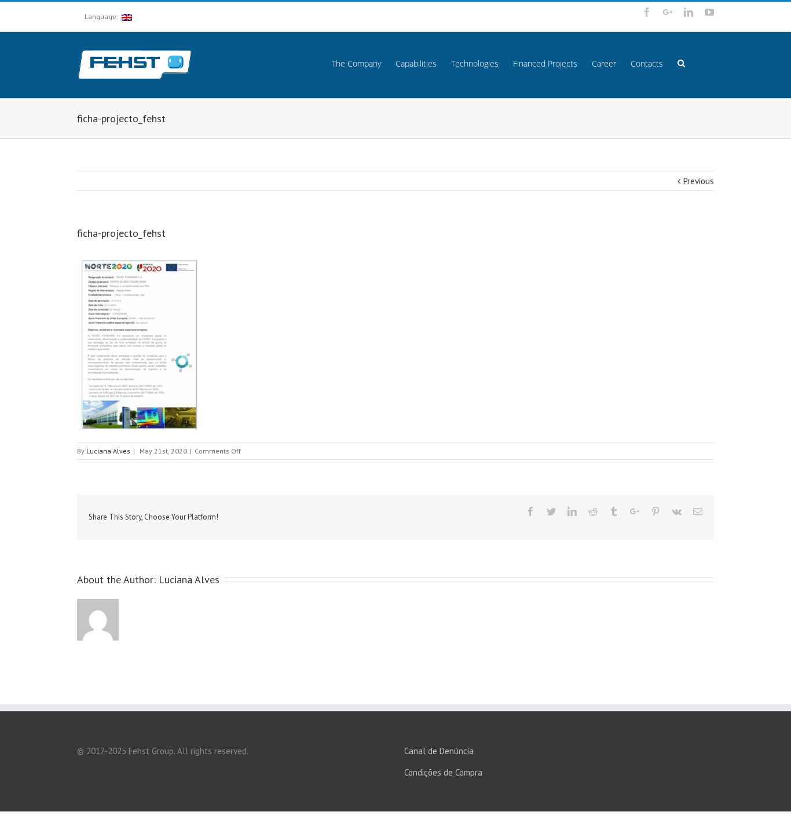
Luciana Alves (108, 451)
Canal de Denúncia (439, 750)
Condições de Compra (443, 772)
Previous (698, 181)
